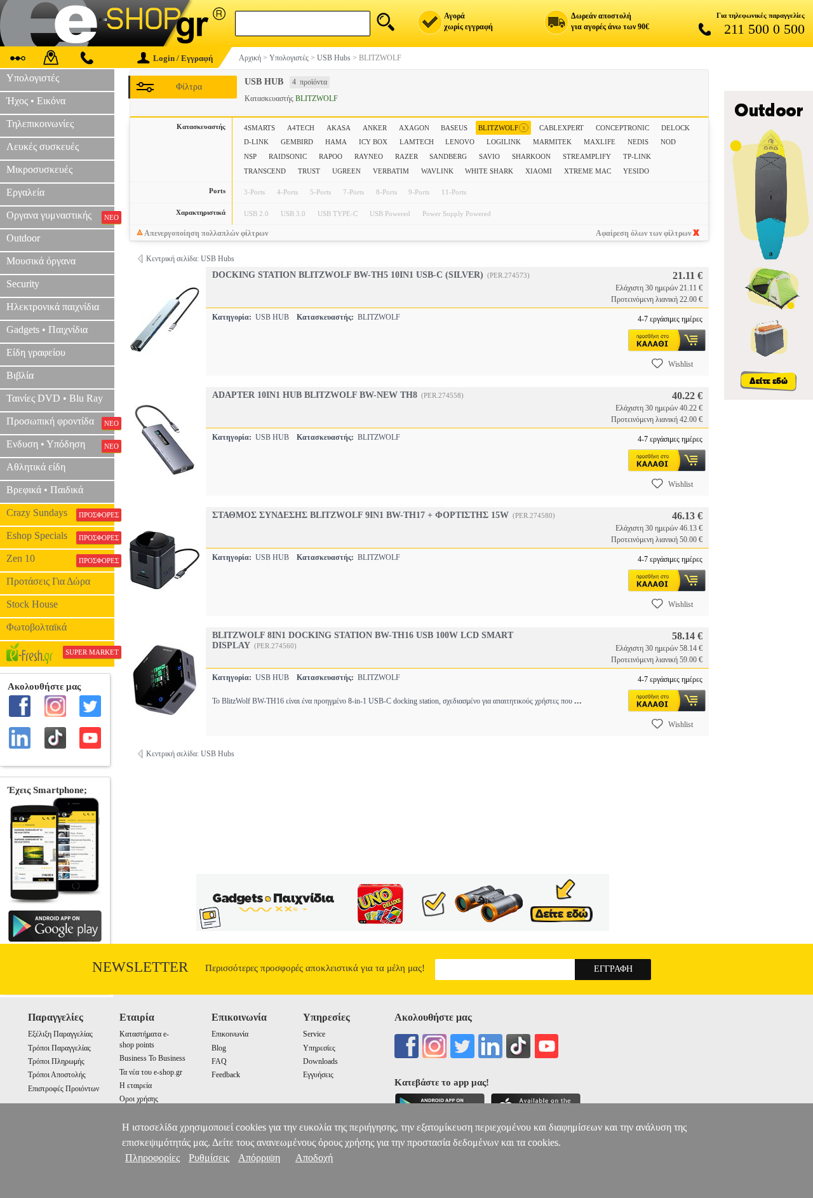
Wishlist (680, 364)
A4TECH (300, 128)
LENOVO (459, 142)
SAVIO (489, 156)
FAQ (219, 1061)
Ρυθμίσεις (209, 1157)
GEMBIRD (297, 142)
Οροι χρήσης (138, 1098)
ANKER (375, 128)
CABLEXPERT (561, 128)
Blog (219, 1048)
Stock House (32, 604)
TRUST (309, 171)
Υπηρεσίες (319, 1048)
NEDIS (638, 142)
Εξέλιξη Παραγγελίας (60, 1034)
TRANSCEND (265, 171)
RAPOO (330, 156)
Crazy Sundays (60, 513)
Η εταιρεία (135, 1085)
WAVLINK (437, 171)
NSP (250, 156)
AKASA (338, 128)
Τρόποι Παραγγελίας (59, 1048)
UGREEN (346, 171)
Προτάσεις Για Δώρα (48, 581)
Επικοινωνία (230, 1034)
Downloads (320, 1061)
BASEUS (454, 128)
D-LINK (256, 142)
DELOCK (675, 128)
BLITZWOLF (502, 127)
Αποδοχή (314, 1157)
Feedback (226, 1074)
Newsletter (140, 967)
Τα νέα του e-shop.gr (150, 1072)
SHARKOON (531, 156)
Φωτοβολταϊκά (36, 627)
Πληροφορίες (152, 1157)
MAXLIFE (599, 142)
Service (314, 1034)
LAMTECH (417, 142)
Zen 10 (60, 558)
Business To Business (152, 1058)
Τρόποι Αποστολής (57, 1074)
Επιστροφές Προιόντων (63, 1088)
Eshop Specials (60, 535)
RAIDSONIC (288, 156)
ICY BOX (373, 142)
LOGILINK (504, 142)
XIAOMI (538, 171)
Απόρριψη (259, 1157)
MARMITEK (552, 142)
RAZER (406, 156)
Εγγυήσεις (318, 1074)
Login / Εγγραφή (183, 58)
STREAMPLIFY (587, 156)
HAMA (336, 142)
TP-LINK (637, 156)
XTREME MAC (587, 171)
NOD (668, 142)
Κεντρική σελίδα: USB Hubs (190, 258)
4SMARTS (259, 128)
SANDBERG (448, 156)
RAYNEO (368, 156)
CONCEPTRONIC (622, 128)
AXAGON (414, 128)
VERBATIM (391, 171)
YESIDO (636, 171)
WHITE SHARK (489, 171)
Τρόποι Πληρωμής (56, 1061)
